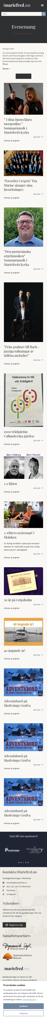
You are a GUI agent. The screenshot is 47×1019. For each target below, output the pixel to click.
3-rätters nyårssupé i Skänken (19, 535)
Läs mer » (6, 69)
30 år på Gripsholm (18, 600)
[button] (42, 5)
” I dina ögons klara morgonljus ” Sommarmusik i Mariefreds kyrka (18, 126)
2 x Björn (10, 483)
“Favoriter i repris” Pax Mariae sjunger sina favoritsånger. (20, 185)
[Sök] (44, 14)
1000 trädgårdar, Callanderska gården (19, 433)
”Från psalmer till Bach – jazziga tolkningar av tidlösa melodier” (22, 351)
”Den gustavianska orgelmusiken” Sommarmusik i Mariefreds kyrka (17, 258)
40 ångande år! (14, 650)
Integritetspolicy (30, 999)
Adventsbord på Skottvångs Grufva (17, 703)
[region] (23, 1000)
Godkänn (23, 1006)
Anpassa (23, 1013)
